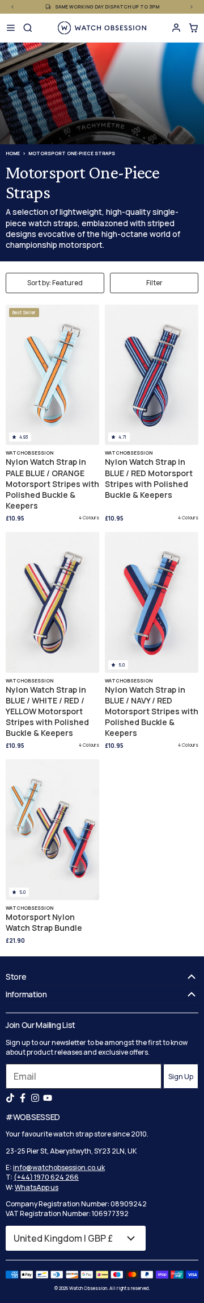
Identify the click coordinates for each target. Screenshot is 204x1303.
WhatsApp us (36, 1187)
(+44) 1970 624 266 (46, 1177)
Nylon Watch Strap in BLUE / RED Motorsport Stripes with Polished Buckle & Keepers (149, 477)
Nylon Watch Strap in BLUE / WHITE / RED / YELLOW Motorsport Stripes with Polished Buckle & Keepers (47, 711)
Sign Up (180, 1076)
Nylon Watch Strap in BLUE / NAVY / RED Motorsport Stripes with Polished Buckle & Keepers (151, 711)
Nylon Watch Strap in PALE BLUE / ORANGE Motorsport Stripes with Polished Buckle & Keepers (52, 483)
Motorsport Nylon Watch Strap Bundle (44, 922)
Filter (154, 283)
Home (13, 153)
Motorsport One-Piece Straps (71, 153)
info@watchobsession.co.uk (59, 1167)
